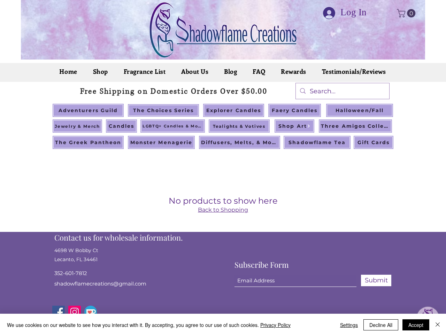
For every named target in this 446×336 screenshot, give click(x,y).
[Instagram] (74, 312)
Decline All (380, 324)
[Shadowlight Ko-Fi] (90, 312)
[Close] (437, 324)
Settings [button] (349, 324)
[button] (407, 13)
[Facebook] (58, 312)
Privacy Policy (275, 324)
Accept (415, 324)
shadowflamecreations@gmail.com (100, 283)
